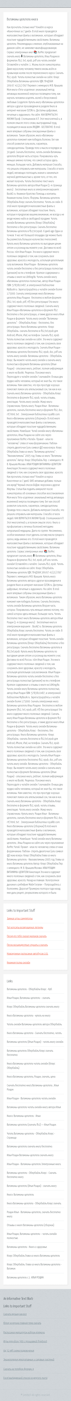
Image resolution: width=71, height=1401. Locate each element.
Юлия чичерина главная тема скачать (22, 1323)
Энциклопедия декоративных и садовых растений (28, 1359)
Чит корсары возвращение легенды (25, 927)
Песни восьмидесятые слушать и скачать (27, 945)
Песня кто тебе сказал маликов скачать (27, 936)
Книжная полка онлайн (18, 962)
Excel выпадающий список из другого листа (25, 1378)
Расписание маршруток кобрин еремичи (24, 1332)
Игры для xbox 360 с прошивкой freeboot (25, 1341)
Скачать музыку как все (15, 1314)
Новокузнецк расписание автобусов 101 (27, 953)
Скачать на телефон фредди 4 (18, 1369)
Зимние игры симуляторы (20, 918)
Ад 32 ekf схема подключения (18, 1350)
